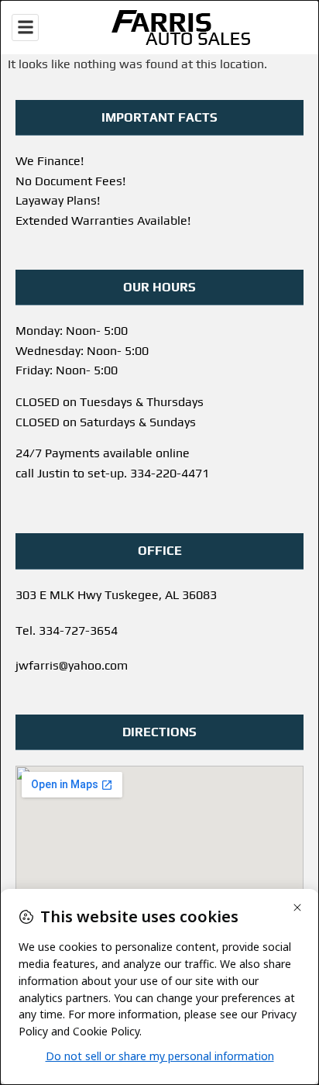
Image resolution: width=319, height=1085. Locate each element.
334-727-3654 (78, 630)
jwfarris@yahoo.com (71, 665)
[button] (25, 27)
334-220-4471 (169, 473)
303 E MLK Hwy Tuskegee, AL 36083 (116, 594)
